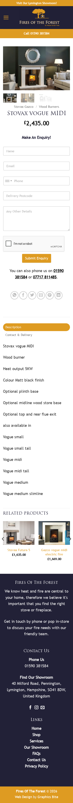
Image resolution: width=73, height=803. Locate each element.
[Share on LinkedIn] (59, 295)
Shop (36, 734)
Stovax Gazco (23, 107)
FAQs (36, 753)
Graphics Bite (48, 797)
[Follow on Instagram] (36, 707)
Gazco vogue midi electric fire (54, 552)
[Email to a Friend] (41, 295)
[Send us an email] (43, 707)
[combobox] (8, 181)
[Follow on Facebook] (30, 707)
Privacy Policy (36, 766)
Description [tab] (13, 327)
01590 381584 (36, 666)
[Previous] (9, 68)
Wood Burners (49, 107)
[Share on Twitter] (32, 295)
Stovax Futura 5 (19, 550)
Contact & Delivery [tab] (18, 335)
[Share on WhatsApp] (15, 295)
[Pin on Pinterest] (50, 295)
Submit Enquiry (36, 258)
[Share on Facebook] (23, 295)
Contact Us (36, 759)
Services (36, 741)
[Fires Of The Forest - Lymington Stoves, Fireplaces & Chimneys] (39, 17)
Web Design (23, 797)
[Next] (63, 68)
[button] (6, 17)
